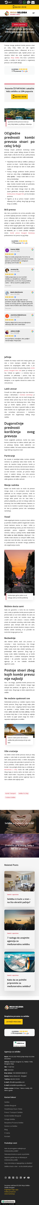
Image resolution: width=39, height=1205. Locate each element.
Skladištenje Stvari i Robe (13, 1109)
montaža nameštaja (26, 395)
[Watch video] (28, 1178)
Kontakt (7, 1136)
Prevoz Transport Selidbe (13, 1112)
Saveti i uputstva (12, 894)
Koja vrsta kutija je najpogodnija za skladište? (18, 1163)
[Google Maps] (17, 1178)
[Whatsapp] (24, 2)
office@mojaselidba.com (14, 1082)
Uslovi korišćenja (9, 1194)
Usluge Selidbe (9, 1119)
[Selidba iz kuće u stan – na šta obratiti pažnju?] (19, 889)
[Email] (33, 2)
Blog (6, 1129)
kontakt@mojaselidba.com (15, 1085)
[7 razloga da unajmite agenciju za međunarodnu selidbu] (19, 929)
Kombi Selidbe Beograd (12, 1116)
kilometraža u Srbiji (10, 769)
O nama (7, 1133)
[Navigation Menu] (34, 13)
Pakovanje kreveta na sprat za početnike (16, 1154)
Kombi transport (10, 793)
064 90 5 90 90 (20, 7)
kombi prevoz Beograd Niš (15, 194)
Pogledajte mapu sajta (11, 1190)
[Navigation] (19, 822)
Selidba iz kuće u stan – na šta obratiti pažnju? (18, 1166)
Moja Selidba (15, 58)
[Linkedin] (21, 1178)
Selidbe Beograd (10, 1105)
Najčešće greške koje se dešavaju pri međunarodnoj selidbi (15, 1158)
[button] (19, 70)
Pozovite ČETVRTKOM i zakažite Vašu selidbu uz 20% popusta (19, 90)
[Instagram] (6, 1178)
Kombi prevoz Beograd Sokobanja (22, 233)
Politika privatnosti (10, 1192)
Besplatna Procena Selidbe (13, 1123)
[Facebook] (9, 1178)
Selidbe (6, 1102)
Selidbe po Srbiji (23, 793)
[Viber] (20, 2)
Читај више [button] (8, 285)
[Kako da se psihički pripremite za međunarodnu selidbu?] (19, 971)
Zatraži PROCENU (13, 1022)
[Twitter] (24, 1178)
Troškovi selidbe (10, 797)
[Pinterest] (13, 1178)
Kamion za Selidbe (10, 1126)
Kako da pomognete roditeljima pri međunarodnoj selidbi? (15, 1150)
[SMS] (28, 2)
